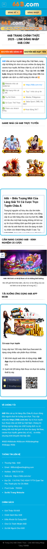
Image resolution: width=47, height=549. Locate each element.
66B (5, 441)
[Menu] (4, 4)
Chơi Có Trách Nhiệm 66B (15, 524)
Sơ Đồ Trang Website (14, 492)
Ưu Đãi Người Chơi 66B (15, 528)
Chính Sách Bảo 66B (13, 515)
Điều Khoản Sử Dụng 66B (16, 519)
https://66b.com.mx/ (34, 85)
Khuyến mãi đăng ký (11, 52)
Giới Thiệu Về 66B (12, 510)
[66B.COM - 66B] (25, 4)
